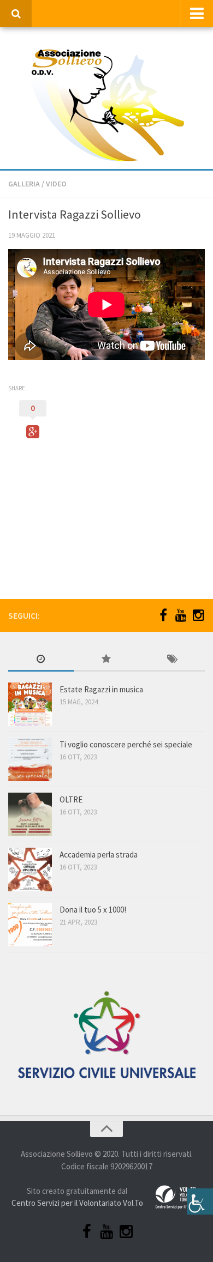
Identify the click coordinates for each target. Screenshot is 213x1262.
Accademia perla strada (99, 854)
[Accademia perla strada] (30, 869)
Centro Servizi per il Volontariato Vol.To (77, 1203)
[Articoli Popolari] (106, 660)
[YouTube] (180, 614)
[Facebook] (163, 614)
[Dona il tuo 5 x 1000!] (30, 924)
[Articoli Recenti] (41, 660)
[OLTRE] (30, 814)
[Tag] (172, 660)
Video (56, 184)
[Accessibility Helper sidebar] (200, 1201)
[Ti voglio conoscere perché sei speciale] (30, 759)
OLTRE (71, 799)
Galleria (24, 184)
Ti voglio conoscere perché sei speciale (126, 744)
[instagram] (198, 614)
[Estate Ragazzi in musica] (30, 704)
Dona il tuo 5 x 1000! (93, 909)
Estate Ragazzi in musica (101, 689)
